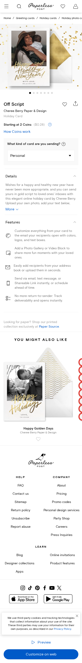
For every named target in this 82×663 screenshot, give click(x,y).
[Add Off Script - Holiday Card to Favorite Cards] (64, 104)
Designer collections (19, 563)
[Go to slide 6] (48, 93)
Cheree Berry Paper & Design (25, 111)
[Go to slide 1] (30, 93)
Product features (62, 563)
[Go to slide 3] (37, 93)
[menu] (6, 6)
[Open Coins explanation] (50, 124)
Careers (61, 527)
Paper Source (49, 327)
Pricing (61, 494)
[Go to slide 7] (52, 93)
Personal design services (61, 510)
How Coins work (17, 131)
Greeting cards (25, 18)
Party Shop (62, 518)
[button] (63, 144)
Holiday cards (48, 18)
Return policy (20, 510)
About (61, 485)
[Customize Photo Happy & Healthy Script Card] (41, 56)
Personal (17, 155)
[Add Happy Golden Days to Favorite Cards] (38, 439)
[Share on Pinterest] (37, 588)
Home (7, 18)
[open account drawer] (75, 6)
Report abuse (21, 527)
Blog (19, 555)
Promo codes (61, 502)
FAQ (21, 485)
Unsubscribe (21, 518)
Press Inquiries (61, 535)
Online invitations (62, 555)
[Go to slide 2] (34, 93)
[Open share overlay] (75, 103)
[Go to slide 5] (45, 93)
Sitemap (21, 502)
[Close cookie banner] (77, 616)
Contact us (21, 494)
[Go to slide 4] (41, 93)
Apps (19, 571)
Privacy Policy (62, 629)
